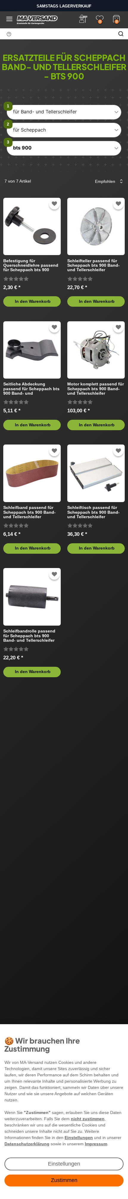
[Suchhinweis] (9, 34)
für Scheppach (29, 130)
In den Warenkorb (33, 301)
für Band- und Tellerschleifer (45, 112)
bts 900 (22, 148)
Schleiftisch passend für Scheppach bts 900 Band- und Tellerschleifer (93, 512)
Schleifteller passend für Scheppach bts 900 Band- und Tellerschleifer (93, 265)
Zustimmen (64, 1180)
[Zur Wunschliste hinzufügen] (54, 203)
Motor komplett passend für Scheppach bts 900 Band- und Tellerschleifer (95, 388)
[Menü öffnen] (9, 19)
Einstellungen (64, 1164)
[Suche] (121, 33)
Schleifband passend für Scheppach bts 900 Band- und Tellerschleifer (29, 512)
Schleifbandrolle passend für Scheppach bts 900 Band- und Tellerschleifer (29, 635)
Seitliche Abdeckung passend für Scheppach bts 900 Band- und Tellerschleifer (31, 388)
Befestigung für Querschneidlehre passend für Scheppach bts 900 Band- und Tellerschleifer (30, 265)
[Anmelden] (83, 19)
